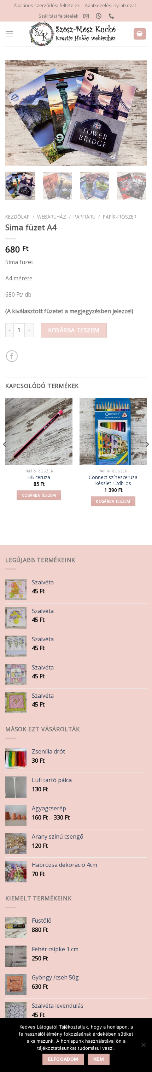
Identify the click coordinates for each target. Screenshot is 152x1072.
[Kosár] (140, 34)
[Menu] (9, 33)
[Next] (135, 113)
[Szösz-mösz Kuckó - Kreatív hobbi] (73, 34)
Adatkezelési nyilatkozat (110, 5)
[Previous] (17, 113)
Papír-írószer (119, 216)
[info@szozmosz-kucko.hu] (87, 16)
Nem (98, 1059)
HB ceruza (39, 477)
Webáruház (51, 216)
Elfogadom (63, 1059)
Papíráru (84, 216)
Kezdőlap (17, 216)
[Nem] (143, 1047)
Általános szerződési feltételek (47, 5)
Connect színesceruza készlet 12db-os (113, 480)
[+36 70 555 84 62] (112, 16)
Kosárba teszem (74, 330)
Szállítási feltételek (58, 16)
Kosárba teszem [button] (39, 495)
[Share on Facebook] (12, 356)
